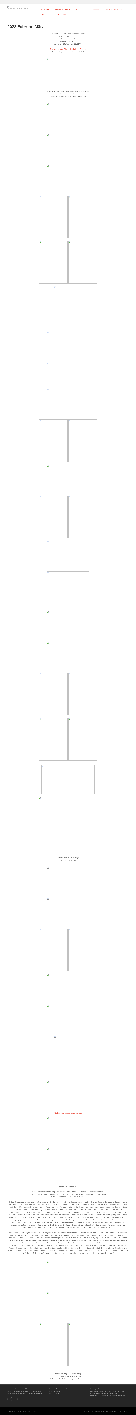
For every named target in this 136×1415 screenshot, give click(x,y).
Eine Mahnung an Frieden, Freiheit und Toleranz (68, 49)
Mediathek (80, 10)
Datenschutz (62, 15)
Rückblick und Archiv (114, 10)
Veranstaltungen (62, 10)
